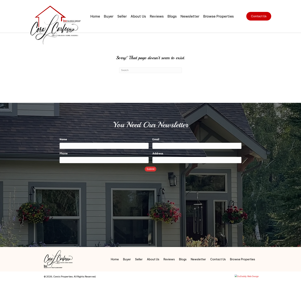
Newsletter (198, 259)
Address (157, 153)
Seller (139, 259)
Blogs (183, 259)
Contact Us (218, 259)
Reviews (169, 259)
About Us (153, 259)
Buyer (127, 259)
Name (63, 139)
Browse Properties (242, 259)
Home (115, 259)
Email (155, 139)
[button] (258, 16)
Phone (64, 153)
